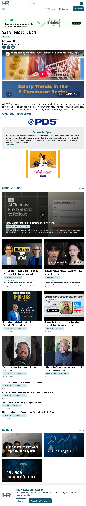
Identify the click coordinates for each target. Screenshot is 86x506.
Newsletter (78, 9)
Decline (21, 501)
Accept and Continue (40, 501)
